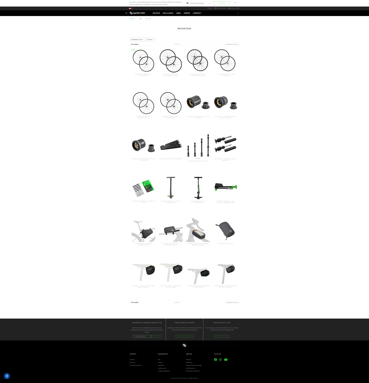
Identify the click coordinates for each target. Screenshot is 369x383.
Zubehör (187, 13)
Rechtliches (189, 362)
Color (149, 39)
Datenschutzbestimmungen (194, 365)
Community (197, 13)
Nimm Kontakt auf (222, 336)
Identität (188, 359)
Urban (178, 13)
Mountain (156, 13)
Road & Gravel (168, 13)
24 (238, 44)
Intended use (136, 39)
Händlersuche (162, 368)
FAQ (159, 359)
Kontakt (160, 362)
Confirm (221, 3)
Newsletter (161, 365)
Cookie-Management (164, 371)
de (132, 8)
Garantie (132, 359)
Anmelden (156, 336)
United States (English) (196, 3)
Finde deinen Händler (184, 336)
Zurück (132, 18)
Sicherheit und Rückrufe (193, 371)
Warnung (132, 362)
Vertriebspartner (190, 368)
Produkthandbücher (135, 365)
